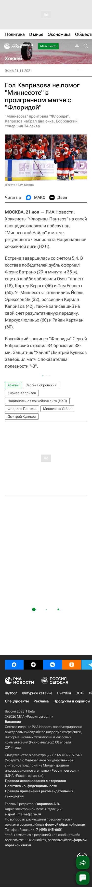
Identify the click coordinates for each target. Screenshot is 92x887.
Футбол (11, 693)
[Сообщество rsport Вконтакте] (52, 665)
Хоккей (13, 385)
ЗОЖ (80, 693)
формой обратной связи (65, 824)
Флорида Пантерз (22, 409)
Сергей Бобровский (41, 385)
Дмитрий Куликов (22, 416)
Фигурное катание (37, 693)
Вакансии (13, 722)
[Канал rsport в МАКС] (14, 665)
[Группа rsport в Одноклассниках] (71, 665)
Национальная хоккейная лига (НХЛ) (37, 401)
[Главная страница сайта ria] (5, 46)
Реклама (41, 701)
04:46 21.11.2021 (18, 71)
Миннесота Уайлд (57, 409)
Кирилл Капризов (22, 393)
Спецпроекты (17, 701)
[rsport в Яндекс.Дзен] (33, 665)
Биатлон (64, 693)
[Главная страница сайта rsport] (29, 46)
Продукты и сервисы (71, 701)
